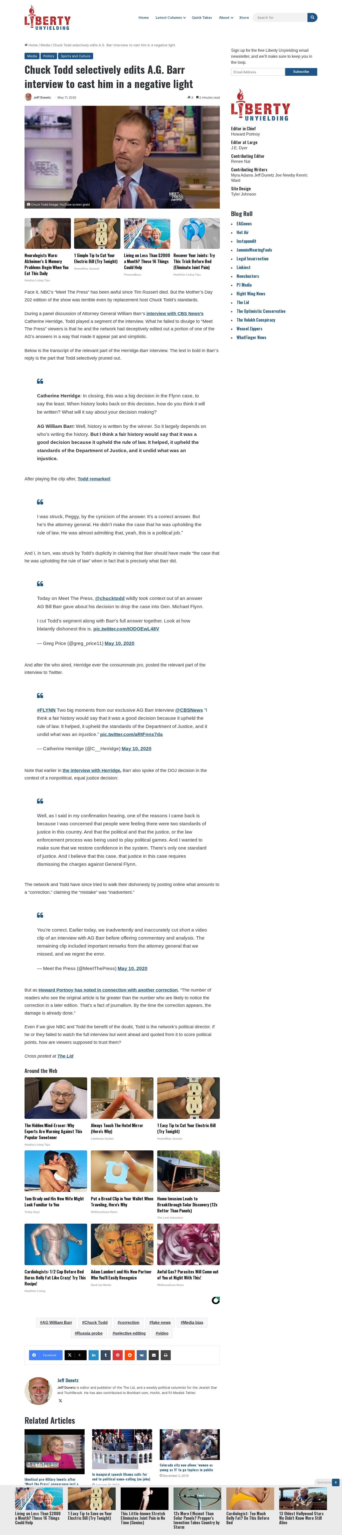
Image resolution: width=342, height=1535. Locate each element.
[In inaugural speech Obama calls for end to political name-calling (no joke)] (122, 1449)
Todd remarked (94, 478)
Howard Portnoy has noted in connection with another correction (108, 990)
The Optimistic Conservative (261, 311)
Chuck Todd (96, 1322)
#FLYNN (46, 710)
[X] (60, 1401)
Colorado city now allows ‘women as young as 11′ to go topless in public (186, 1467)
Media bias (193, 1322)
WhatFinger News (251, 337)
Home (144, 17)
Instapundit (246, 241)
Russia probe (90, 1333)
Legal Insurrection (252, 258)
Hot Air (243, 232)
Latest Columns (169, 17)
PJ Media (244, 285)
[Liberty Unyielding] (48, 17)
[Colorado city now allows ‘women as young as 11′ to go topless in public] (190, 1444)
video (163, 1333)
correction (129, 1322)
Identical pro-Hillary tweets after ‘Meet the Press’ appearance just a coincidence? (51, 1483)
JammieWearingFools (254, 250)
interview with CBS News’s (175, 313)
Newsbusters (248, 276)
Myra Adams (242, 175)
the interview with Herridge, (92, 770)
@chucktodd (110, 598)
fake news (161, 1322)
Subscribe (301, 72)
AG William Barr (57, 1322)
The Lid (243, 302)
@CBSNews (189, 710)
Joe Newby (285, 175)
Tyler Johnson (243, 194)
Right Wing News (251, 293)
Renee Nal (240, 161)
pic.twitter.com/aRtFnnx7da (131, 734)
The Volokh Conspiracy (256, 320)
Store (244, 17)
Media (45, 45)
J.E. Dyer (239, 148)
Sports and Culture (75, 56)
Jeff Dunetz (42, 97)
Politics (48, 56)
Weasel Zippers (249, 328)
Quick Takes (202, 17)
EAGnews (244, 223)
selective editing (130, 1333)
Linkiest (244, 267)
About (224, 17)
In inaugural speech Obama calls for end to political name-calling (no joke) (121, 1476)
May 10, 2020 (119, 643)
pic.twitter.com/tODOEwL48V (126, 628)
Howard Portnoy (245, 134)
